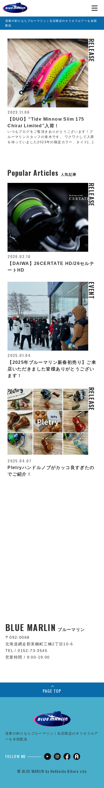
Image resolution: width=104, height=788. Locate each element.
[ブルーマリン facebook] (67, 756)
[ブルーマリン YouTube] (47, 756)
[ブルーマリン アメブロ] (76, 756)
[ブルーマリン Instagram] (57, 756)
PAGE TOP (52, 691)
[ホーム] (14, 5)
